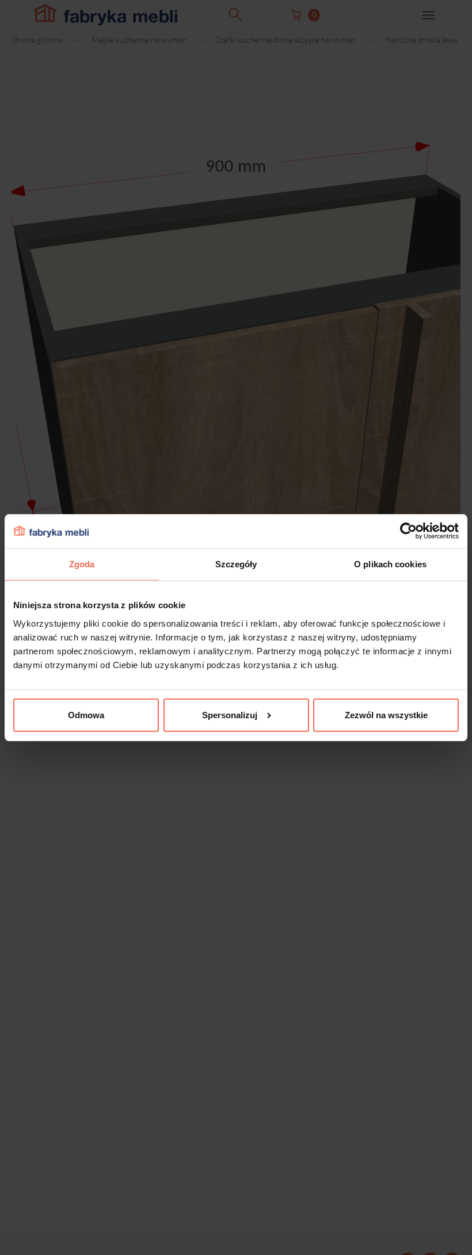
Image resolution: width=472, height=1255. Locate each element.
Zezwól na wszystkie (386, 715)
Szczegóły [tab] (236, 564)
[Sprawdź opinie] (11, 123)
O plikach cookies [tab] (390, 564)
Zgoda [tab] (82, 564)
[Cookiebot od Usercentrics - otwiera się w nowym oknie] (408, 531)
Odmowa (86, 715)
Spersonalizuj (229, 715)
